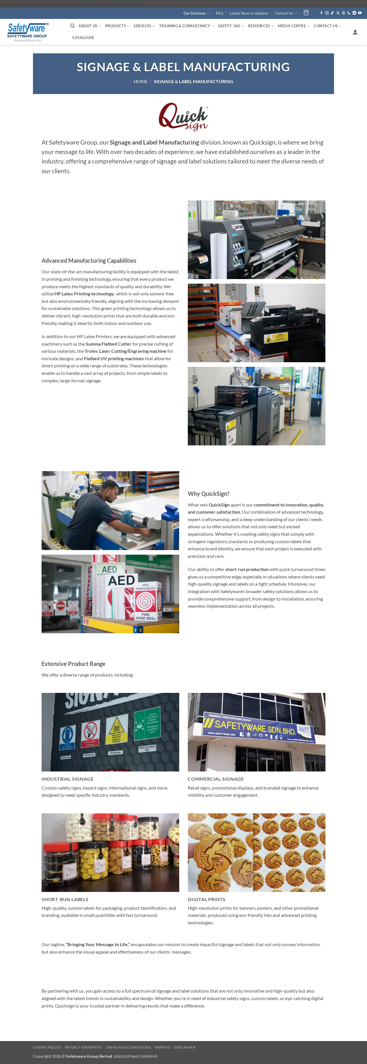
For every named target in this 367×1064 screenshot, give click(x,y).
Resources (259, 26)
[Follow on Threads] (343, 13)
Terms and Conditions (128, 1047)
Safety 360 (229, 26)
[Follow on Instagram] (327, 13)
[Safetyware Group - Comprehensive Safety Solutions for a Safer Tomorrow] (33, 32)
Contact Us (284, 13)
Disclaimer (185, 1047)
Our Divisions (195, 13)
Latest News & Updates (248, 13)
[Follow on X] (338, 13)
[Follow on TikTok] (332, 13)
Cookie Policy (47, 1047)
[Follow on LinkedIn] (354, 13)
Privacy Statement (83, 1047)
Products (115, 26)
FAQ (219, 13)
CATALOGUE (83, 37)
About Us (88, 26)
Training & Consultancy (184, 26)
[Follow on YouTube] (360, 13)
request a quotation (124, 3)
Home (141, 81)
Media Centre (292, 26)
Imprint (162, 1047)
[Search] (72, 25)
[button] (355, 32)
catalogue (89, 3)
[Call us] (349, 13)
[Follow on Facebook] (321, 13)
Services (142, 26)
